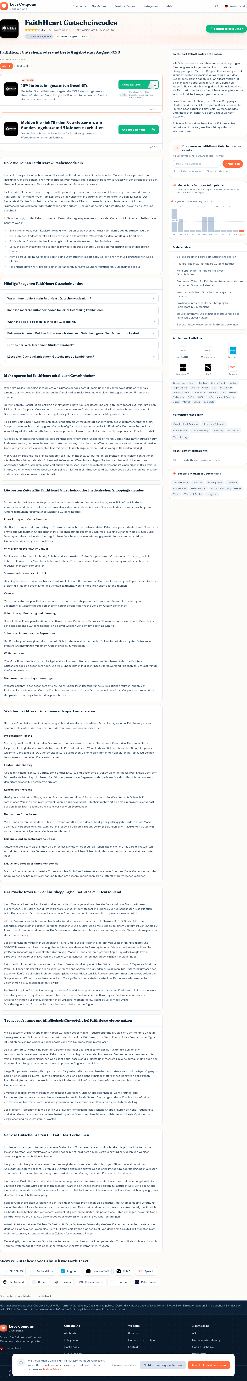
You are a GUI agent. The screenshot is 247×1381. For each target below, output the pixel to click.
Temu (176, 494)
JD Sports (209, 402)
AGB (194, 1333)
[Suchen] (216, 6)
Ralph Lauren (180, 387)
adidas (232, 392)
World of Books (193, 494)
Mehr (170, 6)
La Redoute (199, 392)
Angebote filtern (12, 59)
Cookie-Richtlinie (203, 1347)
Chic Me (195, 387)
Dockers (203, 383)
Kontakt (133, 1347)
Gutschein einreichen (141, 1340)
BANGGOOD (226, 387)
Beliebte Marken (125, 6)
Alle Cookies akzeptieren (209, 1365)
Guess (176, 402)
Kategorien (151, 6)
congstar (212, 494)
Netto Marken (198, 488)
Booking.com (214, 482)
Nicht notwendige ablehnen (163, 1365)
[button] (6, 66)
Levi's (210, 397)
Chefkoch (232, 482)
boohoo (233, 383)
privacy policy (225, 171)
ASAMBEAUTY (180, 482)
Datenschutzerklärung (206, 1340)
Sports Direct (218, 383)
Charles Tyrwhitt (181, 392)
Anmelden (233, 163)
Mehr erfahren (52, 1369)
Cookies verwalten (124, 1365)
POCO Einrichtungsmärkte (226, 488)
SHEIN (197, 402)
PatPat (191, 397)
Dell (223, 392)
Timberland (179, 383)
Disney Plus (179, 488)
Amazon (197, 482)
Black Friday (71, 1347)
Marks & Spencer (225, 397)
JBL (214, 387)
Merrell (186, 402)
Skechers (213, 392)
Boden (192, 383)
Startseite (79, 6)
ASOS (201, 397)
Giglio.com (178, 397)
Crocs (205, 387)
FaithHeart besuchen (228, 28)
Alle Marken (98, 6)
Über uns (133, 1333)
